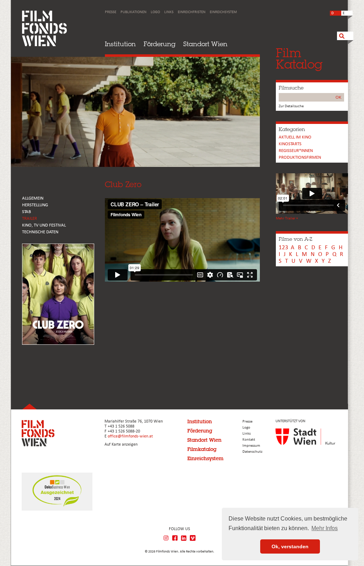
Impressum (251, 446)
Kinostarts (290, 144)
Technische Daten (40, 232)
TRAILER (29, 218)
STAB (26, 211)
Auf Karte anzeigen (121, 444)
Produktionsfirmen (300, 157)
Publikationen (133, 12)
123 (283, 248)
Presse (110, 12)
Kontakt (248, 440)
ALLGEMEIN (32, 198)
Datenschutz (252, 452)
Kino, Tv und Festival (44, 225)
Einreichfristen (191, 12)
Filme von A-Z (295, 239)
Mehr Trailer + (287, 219)
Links (168, 12)
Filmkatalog (201, 449)
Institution (120, 44)
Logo (155, 12)
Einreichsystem (223, 12)
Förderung (160, 44)
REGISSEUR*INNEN (296, 150)
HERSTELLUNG (35, 205)
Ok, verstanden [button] (290, 546)
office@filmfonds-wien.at (130, 436)
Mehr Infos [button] (324, 528)
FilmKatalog (299, 58)
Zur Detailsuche (291, 106)
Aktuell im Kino (295, 137)
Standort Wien (205, 44)
